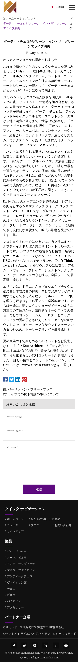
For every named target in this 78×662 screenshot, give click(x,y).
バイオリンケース (18, 551)
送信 (39, 489)
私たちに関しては (42, 519)
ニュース (12, 525)
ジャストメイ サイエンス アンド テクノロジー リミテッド (39, 633)
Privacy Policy (65, 652)
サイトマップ (15, 531)
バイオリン (14, 601)
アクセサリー (15, 607)
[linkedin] (45, 645)
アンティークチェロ (19, 576)
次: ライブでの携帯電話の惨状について (31, 394)
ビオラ (11, 595)
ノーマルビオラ (17, 557)
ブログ (29, 18)
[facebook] (14, 645)
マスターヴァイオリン (21, 570)
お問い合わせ (63, 525)
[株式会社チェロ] (15, 7)
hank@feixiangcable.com (44, 657)
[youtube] (66, 645)
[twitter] (24, 645)
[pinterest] (35, 645)
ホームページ (14, 18)
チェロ (11, 588)
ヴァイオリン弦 (17, 582)
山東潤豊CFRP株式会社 (49, 627)
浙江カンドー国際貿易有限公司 (22, 627)
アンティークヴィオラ (21, 564)
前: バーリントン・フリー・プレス (28, 389)
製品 (57, 519)
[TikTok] (56, 645)
